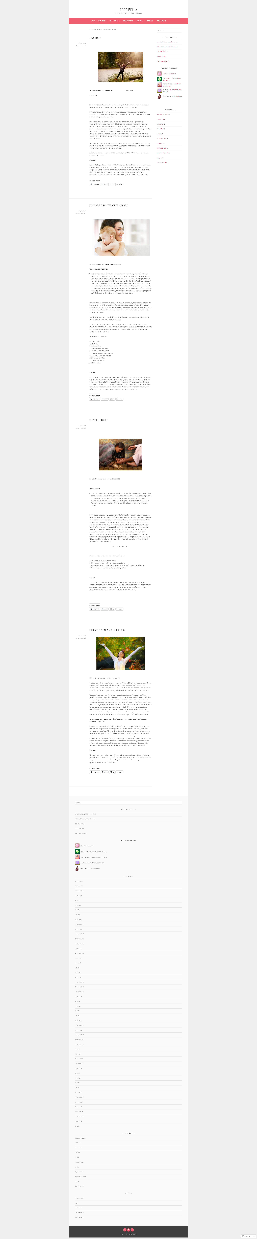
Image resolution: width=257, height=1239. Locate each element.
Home (93, 21)
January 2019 (78, 977)
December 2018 (79, 982)
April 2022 (77, 915)
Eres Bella (160, 129)
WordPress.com (79, 1217)
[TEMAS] (132, 1229)
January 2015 (78, 1102)
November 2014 (79, 1107)
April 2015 (77, 1088)
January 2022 (78, 929)
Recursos (149, 21)
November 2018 (79, 987)
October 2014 (79, 1112)
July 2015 (77, 1073)
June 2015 (78, 1078)
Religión (159, 158)
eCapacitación (128, 21)
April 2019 (77, 967)
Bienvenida (102, 21)
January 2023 (78, 881)
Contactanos (114, 21)
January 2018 (78, 1030)
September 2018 (79, 992)
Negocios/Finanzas (162, 153)
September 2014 (79, 1116)
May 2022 (77, 910)
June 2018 (78, 1006)
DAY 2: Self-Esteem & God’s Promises (167, 42)
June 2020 (78, 963)
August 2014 (78, 1121)
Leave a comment (81, 46)
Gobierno (160, 143)
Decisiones (173, 74)
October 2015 (79, 1059)
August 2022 (78, 895)
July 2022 (77, 900)
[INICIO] (124, 1229)
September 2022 (79, 891)
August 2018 (78, 996)
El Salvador (160, 124)
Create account (79, 1198)
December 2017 (79, 1035)
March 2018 (78, 1020)
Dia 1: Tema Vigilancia (163, 61)
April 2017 (77, 1054)
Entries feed (78, 1208)
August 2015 (78, 1068)
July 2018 (77, 1001)
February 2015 (79, 1097)
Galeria (139, 21)
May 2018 (77, 1011)
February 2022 (79, 924)
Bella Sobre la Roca (162, 114)
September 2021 (79, 943)
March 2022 (78, 919)
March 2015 (78, 1092)
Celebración (160, 119)
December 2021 (79, 934)
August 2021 (78, 948)
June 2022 (78, 905)
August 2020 (78, 958)
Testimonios (161, 21)
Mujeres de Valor (162, 148)
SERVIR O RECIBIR (98, 420)
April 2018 (77, 1016)
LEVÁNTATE (95, 38)
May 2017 (77, 1049)
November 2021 (79, 939)
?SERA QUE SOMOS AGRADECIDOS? (107, 630)
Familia (159, 134)
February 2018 (79, 1025)
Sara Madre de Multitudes (99, 857)
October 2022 (79, 886)
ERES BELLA (128, 9)
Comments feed (79, 1212)
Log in (76, 1203)
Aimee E (165, 74)
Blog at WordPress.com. (128, 1234)
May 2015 (77, 1083)
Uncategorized (161, 162)
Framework (166, 78)
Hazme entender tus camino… (98, 851)
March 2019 (78, 972)
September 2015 (79, 1064)
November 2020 (79, 953)
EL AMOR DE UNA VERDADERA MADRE (108, 205)
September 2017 (79, 1044)
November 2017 (79, 1040)
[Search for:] (169, 30)
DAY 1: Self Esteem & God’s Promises (167, 47)
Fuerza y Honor (161, 138)
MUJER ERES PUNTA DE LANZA (96, 863)
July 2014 (77, 1126)
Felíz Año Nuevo (161, 56)
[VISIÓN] (128, 1229)
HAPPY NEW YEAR (162, 51)
